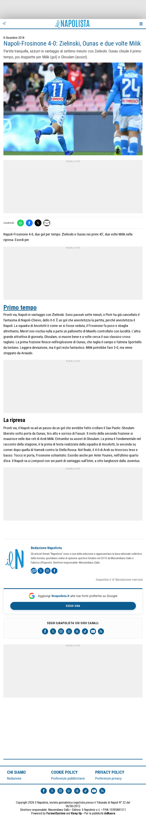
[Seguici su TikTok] (85, 631)
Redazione (14, 778)
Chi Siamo (16, 772)
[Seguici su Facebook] (45, 631)
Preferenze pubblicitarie (68, 778)
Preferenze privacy (108, 778)
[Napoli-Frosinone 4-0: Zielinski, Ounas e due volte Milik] (73, 109)
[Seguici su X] (53, 631)
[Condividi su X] (38, 223)
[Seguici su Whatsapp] (69, 631)
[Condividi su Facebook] (29, 223)
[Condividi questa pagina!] (4, 23)
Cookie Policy (64, 772)
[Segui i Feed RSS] (101, 631)
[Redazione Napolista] (14, 560)
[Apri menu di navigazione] (141, 24)
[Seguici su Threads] (77, 631)
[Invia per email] (46, 223)
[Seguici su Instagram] (61, 631)
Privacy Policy (110, 772)
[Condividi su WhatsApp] (20, 223)
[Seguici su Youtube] (93, 631)
